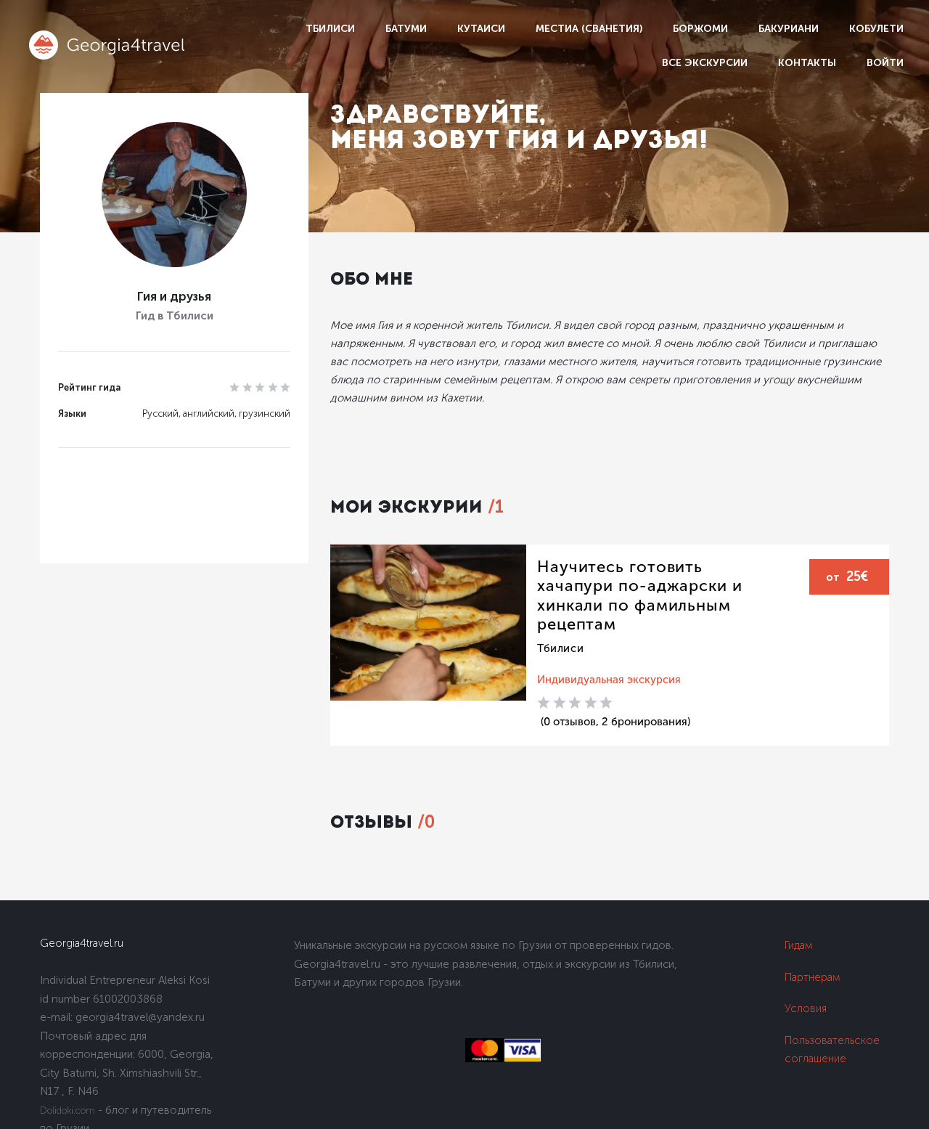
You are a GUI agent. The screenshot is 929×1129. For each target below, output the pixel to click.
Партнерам (812, 977)
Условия (806, 1008)
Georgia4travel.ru (81, 943)
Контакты (807, 63)
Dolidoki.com (67, 1110)
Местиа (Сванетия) (589, 29)
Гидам (799, 945)
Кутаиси (481, 29)
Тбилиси (330, 29)
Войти (885, 63)
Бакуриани (788, 29)
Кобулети (876, 29)
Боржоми (700, 29)
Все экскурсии (705, 63)
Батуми (406, 29)
